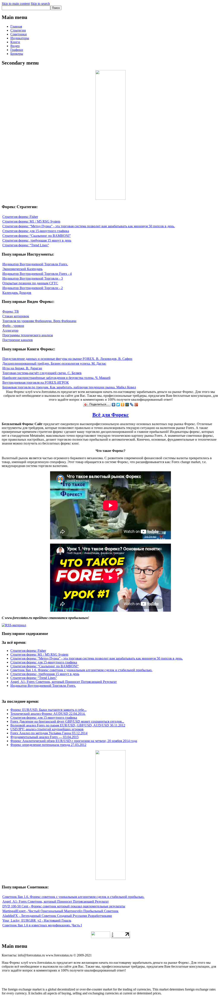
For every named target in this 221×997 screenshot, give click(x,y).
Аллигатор (10, 330)
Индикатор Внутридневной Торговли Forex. (35, 264)
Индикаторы (19, 38)
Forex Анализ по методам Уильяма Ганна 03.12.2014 (48, 733)
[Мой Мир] (127, 404)
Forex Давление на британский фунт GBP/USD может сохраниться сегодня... (67, 721)
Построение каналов (17, 340)
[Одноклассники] (122, 404)
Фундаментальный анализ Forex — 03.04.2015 (44, 737)
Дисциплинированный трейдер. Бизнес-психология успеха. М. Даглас (54, 363)
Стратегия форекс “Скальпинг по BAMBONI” (36, 235)
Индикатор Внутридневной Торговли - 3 (32, 278)
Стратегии (18, 30)
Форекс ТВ (10, 311)
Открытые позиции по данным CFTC (30, 283)
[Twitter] (118, 404)
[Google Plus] (136, 404)
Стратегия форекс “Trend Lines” (25, 245)
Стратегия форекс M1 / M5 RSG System (31, 221)
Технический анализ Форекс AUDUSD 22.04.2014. (47, 713)
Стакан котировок (15, 316)
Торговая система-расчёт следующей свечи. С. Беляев (42, 373)
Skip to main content (16, 3)
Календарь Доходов (16, 292)
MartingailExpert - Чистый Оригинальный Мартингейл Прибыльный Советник (60, 911)
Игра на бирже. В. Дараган (22, 368)
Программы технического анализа (27, 335)
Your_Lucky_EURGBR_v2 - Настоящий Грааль (36, 920)
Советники (18, 34)
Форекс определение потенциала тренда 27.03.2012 (48, 745)
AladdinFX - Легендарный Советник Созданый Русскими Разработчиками (57, 916)
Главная (16, 26)
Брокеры (16, 53)
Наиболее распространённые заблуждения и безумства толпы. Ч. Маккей (56, 378)
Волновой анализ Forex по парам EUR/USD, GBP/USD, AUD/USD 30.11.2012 (67, 725)
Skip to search (40, 3)
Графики (16, 50)
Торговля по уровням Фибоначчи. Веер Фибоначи (39, 321)
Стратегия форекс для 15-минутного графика (35, 231)
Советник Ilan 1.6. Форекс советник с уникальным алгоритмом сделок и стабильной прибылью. (81, 670)
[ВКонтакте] (113, 404)
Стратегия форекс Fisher (20, 216)
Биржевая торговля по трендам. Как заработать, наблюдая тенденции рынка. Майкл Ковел (69, 387)
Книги (15, 42)
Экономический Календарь (22, 269)
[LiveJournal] (131, 404)
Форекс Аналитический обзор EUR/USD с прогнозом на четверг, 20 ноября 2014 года (73, 741)
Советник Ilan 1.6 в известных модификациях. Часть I (42, 925)
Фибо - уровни (13, 326)
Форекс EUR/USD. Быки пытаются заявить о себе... (48, 710)
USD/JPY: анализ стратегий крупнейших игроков (47, 729)
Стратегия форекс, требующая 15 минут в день (36, 240)
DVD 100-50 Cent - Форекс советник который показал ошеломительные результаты (63, 906)
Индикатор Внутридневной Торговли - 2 (32, 288)
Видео (15, 46)
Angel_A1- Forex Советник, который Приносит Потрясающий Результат (63, 682)
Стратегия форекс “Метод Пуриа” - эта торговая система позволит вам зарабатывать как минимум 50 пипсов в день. (88, 226)
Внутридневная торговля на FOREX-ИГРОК (35, 382)
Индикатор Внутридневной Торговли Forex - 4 (37, 273)
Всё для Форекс (110, 415)
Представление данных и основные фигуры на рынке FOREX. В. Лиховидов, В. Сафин (67, 359)
